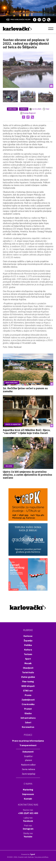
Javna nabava (28, 769)
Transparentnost (28, 745)
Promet (28, 709)
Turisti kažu (28, 672)
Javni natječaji (28, 773)
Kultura (28, 649)
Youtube (28, 836)
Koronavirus (28, 727)
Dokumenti (28, 751)
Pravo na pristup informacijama (28, 740)
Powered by (28, 854)
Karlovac (12, 109)
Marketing (28, 789)
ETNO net (28, 690)
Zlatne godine (28, 677)
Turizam (28, 654)
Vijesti (23, 109)
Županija (28, 640)
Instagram (28, 828)
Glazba (28, 713)
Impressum (28, 794)
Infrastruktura (28, 718)
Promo (28, 695)
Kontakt (28, 798)
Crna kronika (28, 704)
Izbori (28, 722)
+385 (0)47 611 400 (28, 813)
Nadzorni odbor (28, 764)
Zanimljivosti (28, 699)
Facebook (28, 821)
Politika (28, 645)
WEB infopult (28, 686)
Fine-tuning (28, 681)
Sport (28, 658)
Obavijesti (28, 668)
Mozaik (28, 663)
